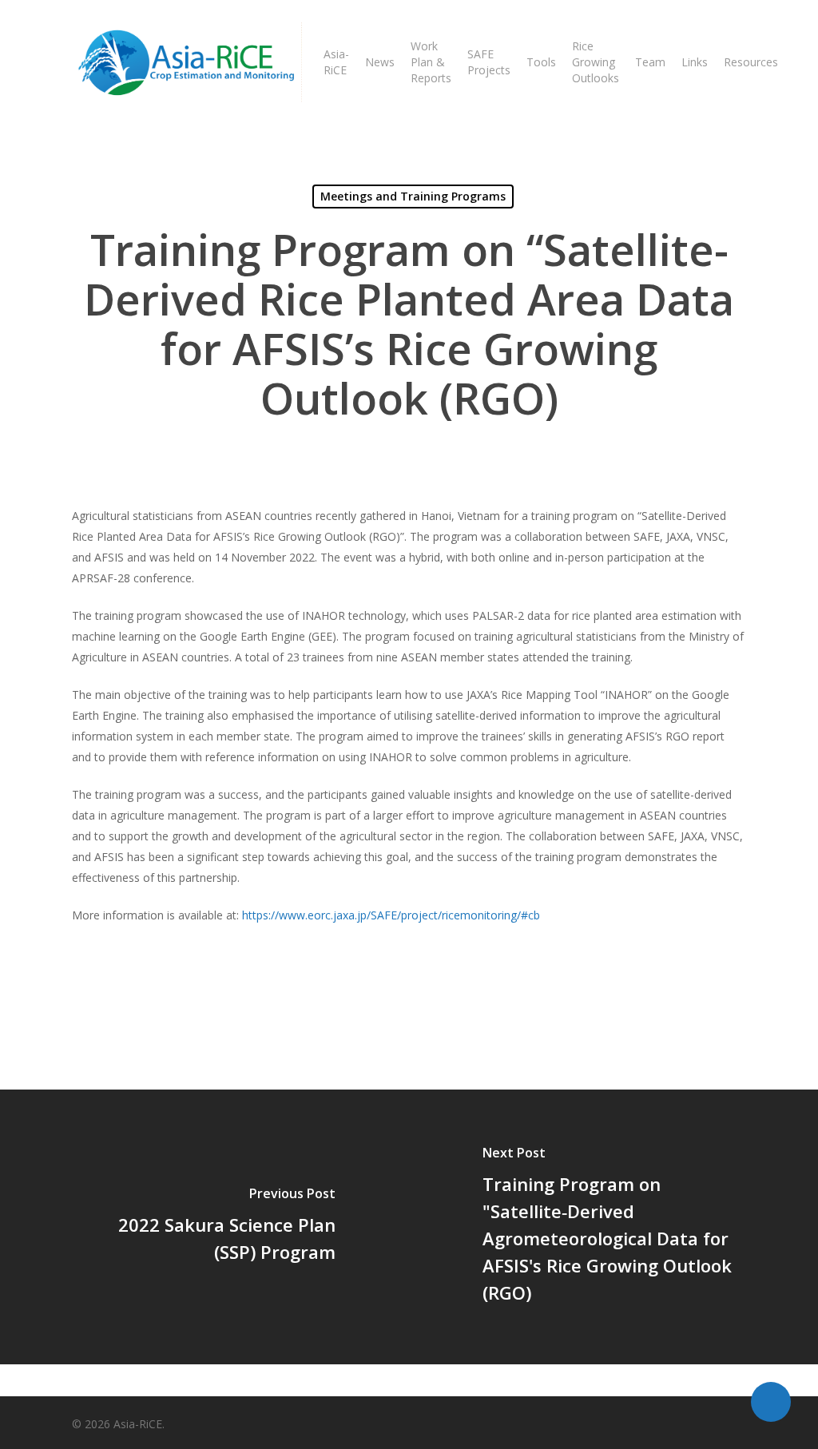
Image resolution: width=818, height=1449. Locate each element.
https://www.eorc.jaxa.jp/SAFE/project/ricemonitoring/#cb (391, 915)
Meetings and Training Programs (413, 196)
